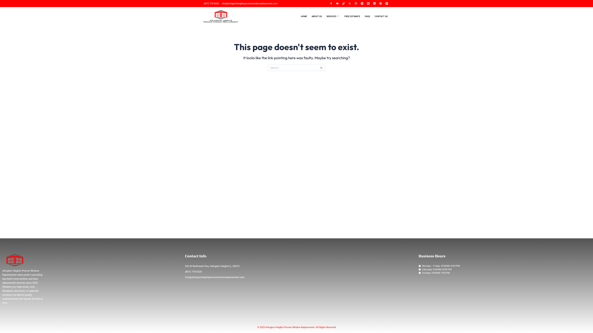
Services (331, 16)
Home (304, 16)
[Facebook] (331, 3)
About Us (317, 16)
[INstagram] (355, 3)
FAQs (367, 16)
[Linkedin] (374, 3)
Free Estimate (352, 16)
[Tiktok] (343, 3)
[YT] (337, 3)
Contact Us (381, 16)
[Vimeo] (380, 3)
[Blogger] (368, 3)
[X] (349, 3)
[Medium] (362, 3)
